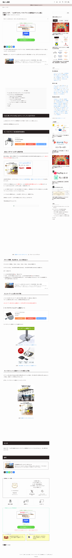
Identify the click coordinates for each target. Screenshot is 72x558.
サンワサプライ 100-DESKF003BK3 (15, 94)
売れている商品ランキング (33, 530)
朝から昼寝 (6, 2)
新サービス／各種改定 (62, 74)
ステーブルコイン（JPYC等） (59, 91)
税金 (57, 107)
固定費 (65, 103)
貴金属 (58, 114)
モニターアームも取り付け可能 (15, 99)
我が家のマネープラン (60, 113)
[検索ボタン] (62, 2)
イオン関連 (61, 111)
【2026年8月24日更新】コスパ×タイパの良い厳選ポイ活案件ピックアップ (16, 537)
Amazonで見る (20, 144)
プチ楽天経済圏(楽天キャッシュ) (62, 101)
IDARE (64, 92)
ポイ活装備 (58, 77)
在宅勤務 (8, 14)
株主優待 (59, 78)
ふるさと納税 (62, 107)
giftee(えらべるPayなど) (62, 110)
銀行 (63, 100)
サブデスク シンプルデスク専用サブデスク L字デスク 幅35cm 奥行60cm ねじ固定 (25, 163)
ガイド (21, 554)
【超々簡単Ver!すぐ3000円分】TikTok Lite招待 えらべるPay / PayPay (39, 537)
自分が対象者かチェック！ (26, 40)
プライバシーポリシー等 (35, 554)
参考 (9, 106)
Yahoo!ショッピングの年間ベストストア (21, 530)
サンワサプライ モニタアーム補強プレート (18, 100)
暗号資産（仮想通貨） (58, 106)
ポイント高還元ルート (58, 76)
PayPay (60, 103)
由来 (24, 554)
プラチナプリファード (63, 86)
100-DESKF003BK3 (19, 139)
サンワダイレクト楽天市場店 (23, 179)
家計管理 (59, 108)
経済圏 (55, 103)
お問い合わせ (49, 554)
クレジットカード (58, 85)
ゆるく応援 (28, 554)
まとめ (9, 104)
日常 (4, 14)
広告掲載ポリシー (43, 554)
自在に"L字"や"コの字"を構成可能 (16, 96)
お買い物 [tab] (66, 20)
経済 (63, 108)
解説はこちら (26, 37)
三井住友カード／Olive (58, 99)
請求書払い (59, 89)
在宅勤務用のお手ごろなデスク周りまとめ (23, 464)
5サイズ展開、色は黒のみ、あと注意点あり (17, 97)
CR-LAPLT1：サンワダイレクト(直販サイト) (27, 345)
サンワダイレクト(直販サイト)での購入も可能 (18, 102)
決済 (64, 85)
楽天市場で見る (30, 144)
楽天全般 (58, 100)
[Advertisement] (26, 76)
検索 (68, 12)
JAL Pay (56, 88)
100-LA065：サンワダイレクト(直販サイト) (27, 365)
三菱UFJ (65, 104)
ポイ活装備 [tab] (61, 20)
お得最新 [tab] (55, 20)
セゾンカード (62, 88)
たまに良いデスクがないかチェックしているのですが (19, 92)
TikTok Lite (64, 78)
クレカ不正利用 (61, 93)
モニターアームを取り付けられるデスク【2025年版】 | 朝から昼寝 (28, 60)
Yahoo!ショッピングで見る (41, 144)
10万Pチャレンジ (57, 80)
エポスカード (66, 89)
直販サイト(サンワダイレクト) (37, 179)
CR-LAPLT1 (17, 313)
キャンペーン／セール (58, 73)
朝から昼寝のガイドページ (60, 118)
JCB (59, 92)
